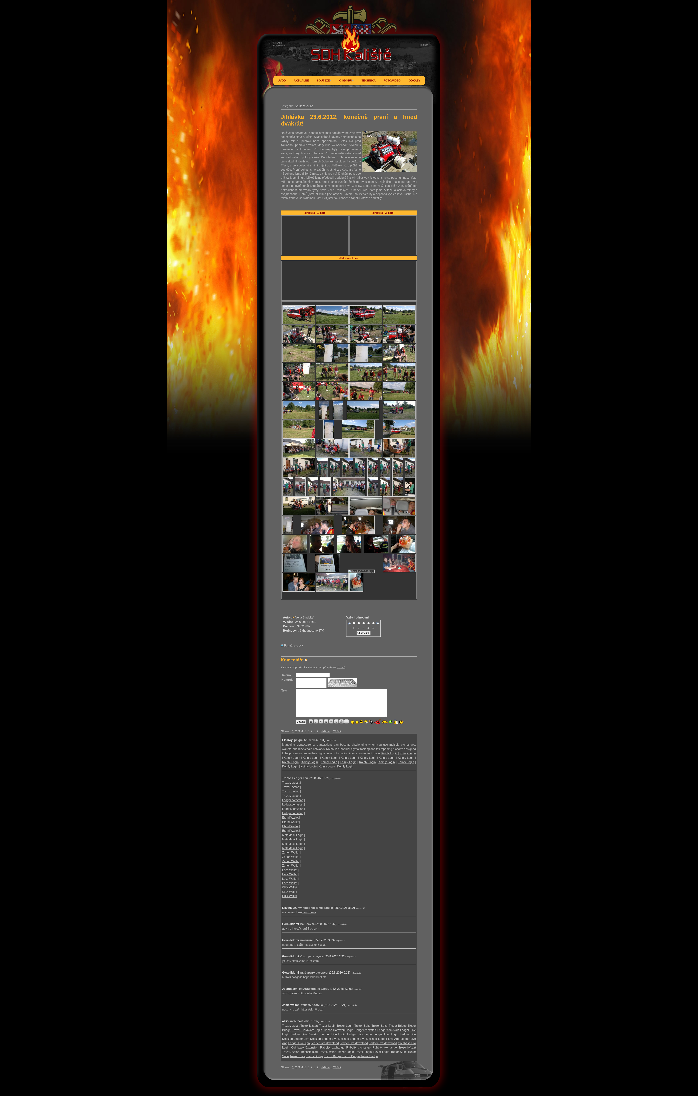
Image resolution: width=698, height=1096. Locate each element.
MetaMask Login (292, 835)
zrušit (340, 667)
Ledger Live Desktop (305, 1034)
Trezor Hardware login (307, 1030)
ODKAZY (414, 80)
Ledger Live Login (333, 1034)
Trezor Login (327, 1025)
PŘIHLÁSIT (277, 43)
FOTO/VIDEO (392, 80)
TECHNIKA (369, 80)
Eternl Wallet (290, 817)
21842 (337, 731)
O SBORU (345, 80)
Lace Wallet (289, 870)
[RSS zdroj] (306, 659)
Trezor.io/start (290, 782)
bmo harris (309, 912)
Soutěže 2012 (304, 106)
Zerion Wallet (290, 852)
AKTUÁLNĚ (301, 80)
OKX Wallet (289, 887)
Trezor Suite (362, 1025)
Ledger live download (325, 1043)
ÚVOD (282, 80)
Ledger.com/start (292, 800)
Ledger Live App (389, 1038)
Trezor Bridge (398, 1025)
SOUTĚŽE (323, 80)
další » (325, 731)
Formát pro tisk (293, 645)
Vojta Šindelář (304, 617)
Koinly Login (389, 753)
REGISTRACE (278, 46)
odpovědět (331, 740)
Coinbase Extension (304, 1047)
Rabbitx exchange (332, 1047)
